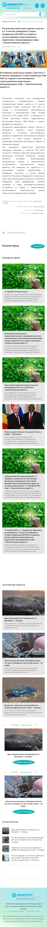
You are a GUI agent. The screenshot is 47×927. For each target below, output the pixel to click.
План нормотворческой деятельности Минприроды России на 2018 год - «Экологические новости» (21, 387)
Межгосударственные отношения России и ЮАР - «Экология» (23, 433)
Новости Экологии (19, 6)
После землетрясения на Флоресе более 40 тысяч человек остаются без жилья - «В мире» (23, 663)
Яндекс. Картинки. (38, 206)
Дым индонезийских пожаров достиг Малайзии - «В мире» (21, 619)
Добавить (38, 246)
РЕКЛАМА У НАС (33, 911)
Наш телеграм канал (16, 911)
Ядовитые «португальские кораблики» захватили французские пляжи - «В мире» (23, 706)
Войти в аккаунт (36, 5)
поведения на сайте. (38, 213)
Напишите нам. (39, 210)
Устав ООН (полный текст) (16, 291)
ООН (19, 22)
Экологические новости (16, 233)
